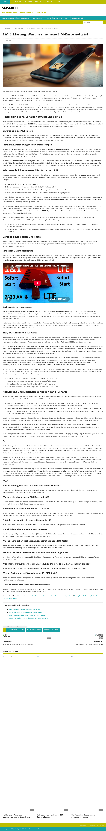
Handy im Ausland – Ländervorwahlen (15, 18)
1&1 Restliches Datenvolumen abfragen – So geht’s (83, 816)
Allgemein (58, 2)
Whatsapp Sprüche (78, 18)
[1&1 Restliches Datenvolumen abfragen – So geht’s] (87, 734)
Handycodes (37, 18)
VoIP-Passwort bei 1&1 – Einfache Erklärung (24, 610)
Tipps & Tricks (39, 2)
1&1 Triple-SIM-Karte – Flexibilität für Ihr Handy (25, 612)
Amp (22, 630)
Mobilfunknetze (16, 2)
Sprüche (49, 2)
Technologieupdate (51, 630)
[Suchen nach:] (93, 22)
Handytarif (5, 2)
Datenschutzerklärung (97, 825)
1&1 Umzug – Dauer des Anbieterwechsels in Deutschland (16, 816)
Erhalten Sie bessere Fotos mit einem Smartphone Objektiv (49, 596)
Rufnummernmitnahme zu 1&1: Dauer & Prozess (50, 816)
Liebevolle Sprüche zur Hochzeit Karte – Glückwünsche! (28, 618)
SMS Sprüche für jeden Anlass (57, 18)
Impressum (83, 825)
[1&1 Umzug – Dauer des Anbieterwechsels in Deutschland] (18, 734)
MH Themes (39, 829)
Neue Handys (28, 2)
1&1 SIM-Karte (12, 630)
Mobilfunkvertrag (34, 630)
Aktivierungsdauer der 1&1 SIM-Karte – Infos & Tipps (27, 615)
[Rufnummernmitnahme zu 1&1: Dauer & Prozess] (53, 734)
